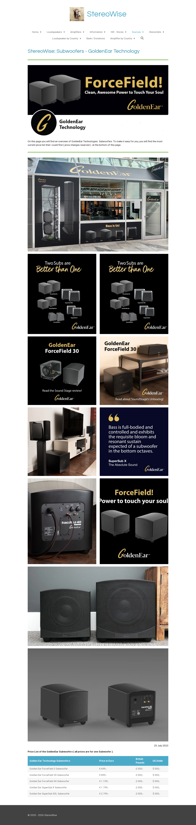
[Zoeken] (142, 38)
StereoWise (106, 14)
